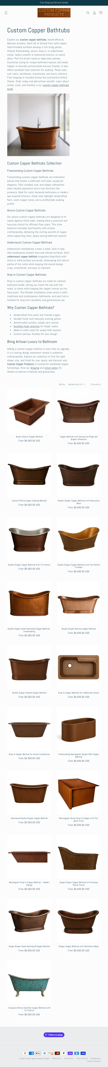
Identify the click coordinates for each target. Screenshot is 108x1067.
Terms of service (82, 1058)
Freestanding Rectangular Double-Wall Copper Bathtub (78, 755)
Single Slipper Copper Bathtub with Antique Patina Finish (79, 883)
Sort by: (62, 384)
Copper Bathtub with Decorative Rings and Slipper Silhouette (78, 438)
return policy (51, 368)
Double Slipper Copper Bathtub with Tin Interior (29, 565)
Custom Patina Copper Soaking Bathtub (29, 501)
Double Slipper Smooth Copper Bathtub (29, 693)
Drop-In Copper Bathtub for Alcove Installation (29, 754)
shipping (34, 368)
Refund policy (56, 1058)
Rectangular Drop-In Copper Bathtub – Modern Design (29, 883)
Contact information (94, 1061)
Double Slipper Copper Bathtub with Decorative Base (79, 502)
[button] (6, 12)
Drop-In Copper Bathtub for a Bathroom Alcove (78, 693)
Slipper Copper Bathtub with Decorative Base (79, 946)
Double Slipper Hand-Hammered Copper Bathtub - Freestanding (29, 630)
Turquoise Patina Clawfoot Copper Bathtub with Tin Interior (29, 1009)
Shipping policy (95, 1058)
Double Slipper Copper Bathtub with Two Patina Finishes (79, 566)
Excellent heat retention (27, 326)
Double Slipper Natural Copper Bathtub (79, 629)
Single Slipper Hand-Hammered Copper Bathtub (29, 946)
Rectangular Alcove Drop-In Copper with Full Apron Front (78, 819)
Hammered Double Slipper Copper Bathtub (29, 818)
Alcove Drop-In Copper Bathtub (29, 437)
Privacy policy (69, 1058)
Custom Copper (31, 1059)
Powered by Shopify (43, 1059)
